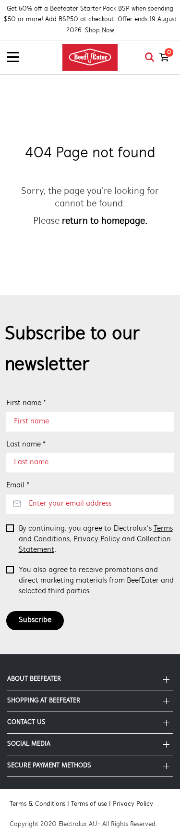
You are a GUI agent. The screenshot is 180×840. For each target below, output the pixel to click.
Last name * (26, 444)
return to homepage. (104, 221)
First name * (26, 403)
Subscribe (35, 620)
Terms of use (89, 804)
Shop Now (99, 30)
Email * (17, 485)
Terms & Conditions (37, 804)
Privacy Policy (96, 539)
